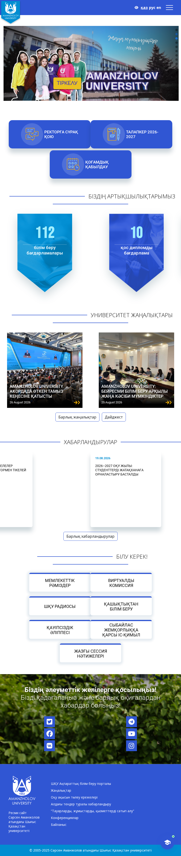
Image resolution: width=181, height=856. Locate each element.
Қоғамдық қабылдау (96, 164)
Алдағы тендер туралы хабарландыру (81, 804)
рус (152, 7)
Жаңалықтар (61, 790)
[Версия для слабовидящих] (136, 7)
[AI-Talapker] (167, 842)
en (158, 7)
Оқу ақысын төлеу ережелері (74, 797)
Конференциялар (64, 817)
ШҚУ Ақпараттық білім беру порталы (81, 783)
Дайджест (114, 417)
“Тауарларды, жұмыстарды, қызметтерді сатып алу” (92, 811)
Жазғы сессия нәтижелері (90, 653)
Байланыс (58, 824)
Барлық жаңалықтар (77, 417)
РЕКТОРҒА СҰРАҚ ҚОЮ (61, 134)
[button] (176, 30)
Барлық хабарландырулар (90, 536)
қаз (144, 7)
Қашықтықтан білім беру (121, 606)
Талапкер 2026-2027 (142, 134)
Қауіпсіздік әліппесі (60, 630)
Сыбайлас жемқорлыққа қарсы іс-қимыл (121, 630)
